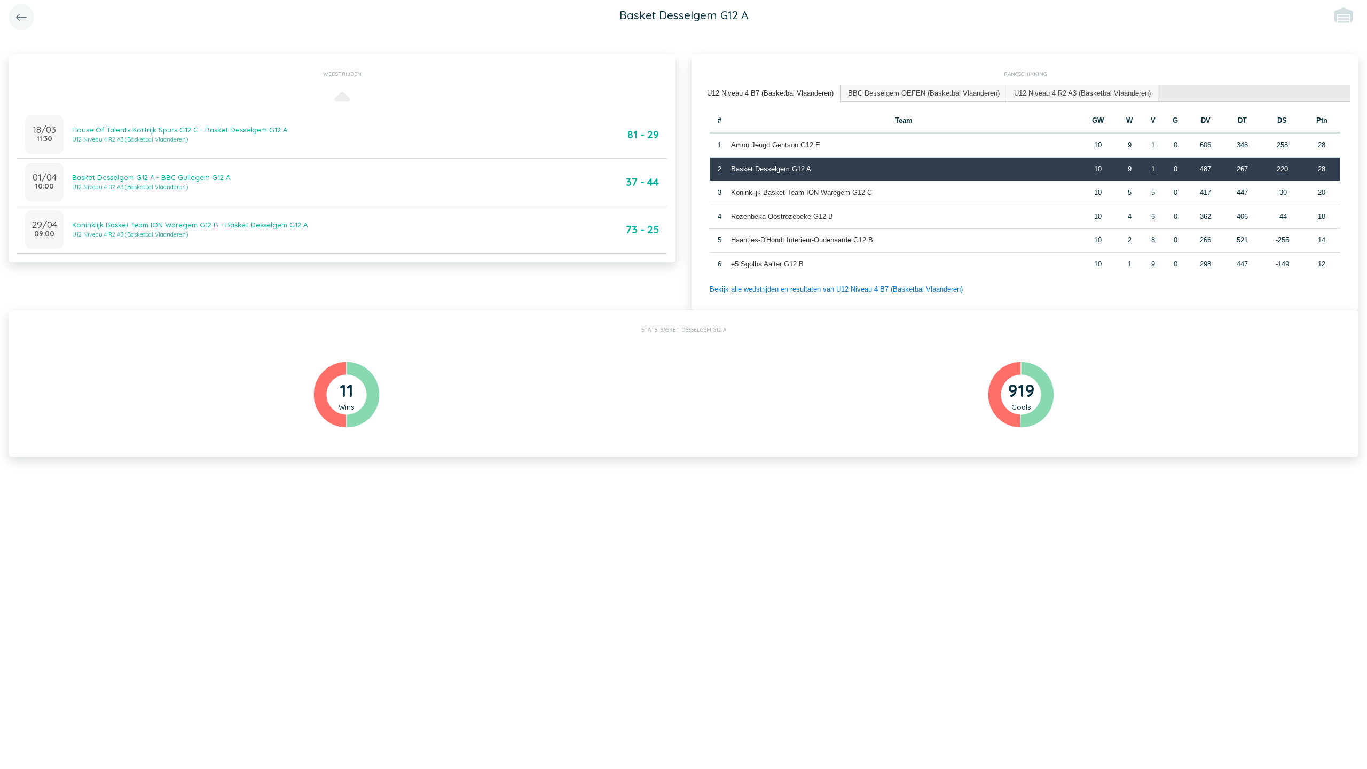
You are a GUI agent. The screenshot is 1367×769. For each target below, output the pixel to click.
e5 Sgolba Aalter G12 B (767, 264)
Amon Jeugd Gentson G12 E (775, 145)
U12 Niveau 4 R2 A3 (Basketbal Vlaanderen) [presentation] (1082, 93)
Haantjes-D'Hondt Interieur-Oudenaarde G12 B (802, 240)
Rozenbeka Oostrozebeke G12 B (782, 217)
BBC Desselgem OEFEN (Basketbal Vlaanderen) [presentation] (924, 93)
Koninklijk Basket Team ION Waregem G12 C (801, 193)
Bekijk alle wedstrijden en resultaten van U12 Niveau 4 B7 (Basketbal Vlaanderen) (836, 289)
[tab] (770, 93)
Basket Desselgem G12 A (771, 169)
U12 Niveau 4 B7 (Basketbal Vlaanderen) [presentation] (770, 93)
